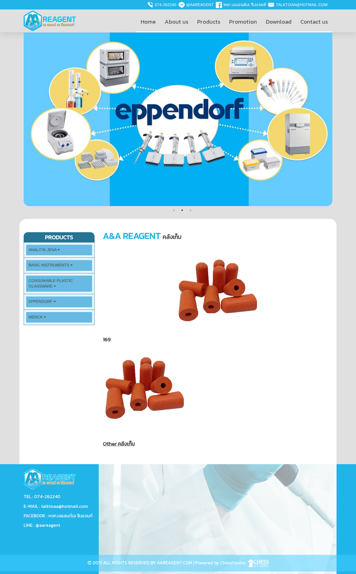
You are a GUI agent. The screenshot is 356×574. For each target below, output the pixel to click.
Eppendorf (41, 302)
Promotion (243, 21)
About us (176, 21)
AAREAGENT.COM (174, 562)
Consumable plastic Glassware (51, 283)
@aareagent (200, 5)
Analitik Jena (43, 250)
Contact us (314, 21)
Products (208, 21)
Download (278, 21)
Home (148, 21)
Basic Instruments (49, 265)
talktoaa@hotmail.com (302, 5)
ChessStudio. (234, 562)
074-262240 (165, 5)
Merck (36, 317)
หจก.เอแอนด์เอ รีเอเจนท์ (244, 5)
